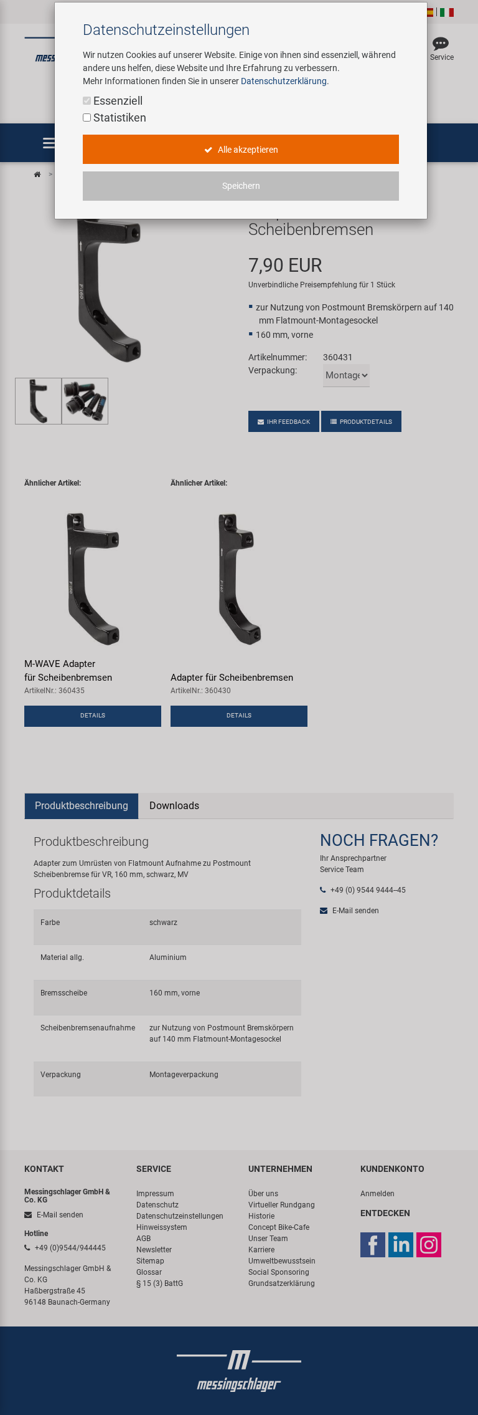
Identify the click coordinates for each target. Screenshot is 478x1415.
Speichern (241, 186)
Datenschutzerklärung (284, 81)
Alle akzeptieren (247, 150)
